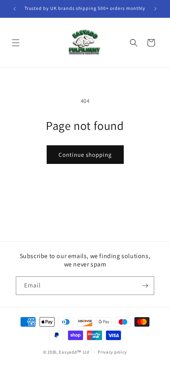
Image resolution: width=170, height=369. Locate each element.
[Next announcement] (155, 8)
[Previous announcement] (14, 8)
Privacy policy (112, 352)
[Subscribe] (145, 285)
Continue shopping (85, 154)
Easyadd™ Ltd (74, 352)
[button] (16, 42)
